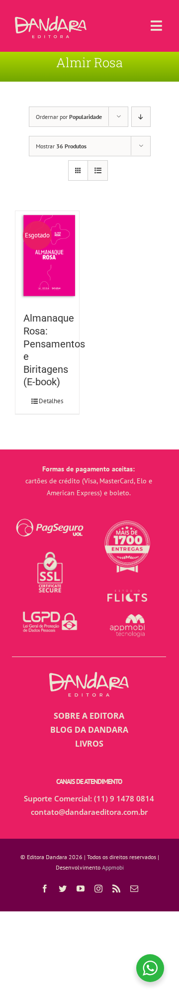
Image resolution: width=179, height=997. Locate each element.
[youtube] (81, 888)
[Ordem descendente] (141, 117)
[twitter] (63, 888)
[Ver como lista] (97, 170)
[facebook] (45, 888)
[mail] (134, 888)
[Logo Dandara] (51, 20)
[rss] (116, 888)
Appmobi (113, 867)
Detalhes (51, 401)
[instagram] (98, 888)
